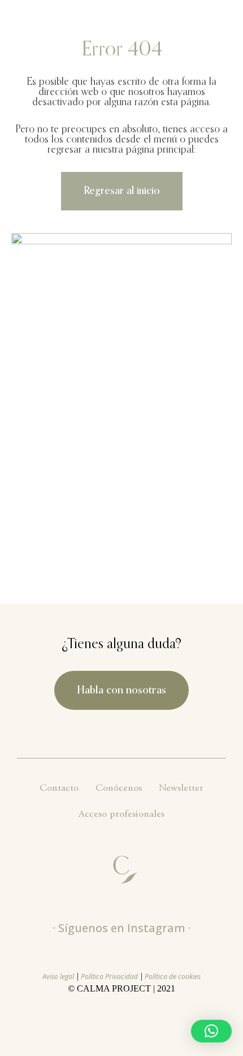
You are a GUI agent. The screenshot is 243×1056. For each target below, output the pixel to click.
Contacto (59, 788)
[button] (211, 1031)
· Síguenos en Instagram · (121, 928)
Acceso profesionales (121, 814)
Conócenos (119, 788)
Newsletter (181, 788)
